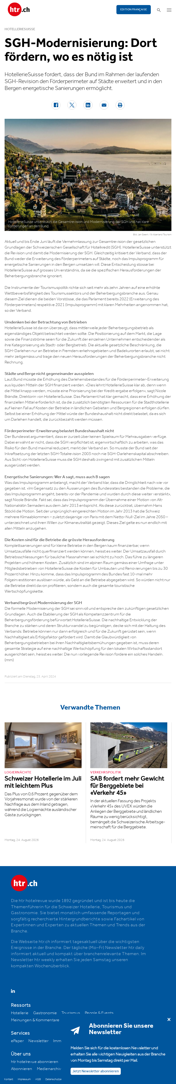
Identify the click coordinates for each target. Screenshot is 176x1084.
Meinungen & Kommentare (35, 1020)
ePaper (17, 1041)
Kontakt (8, 1079)
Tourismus (70, 1013)
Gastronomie (45, 1013)
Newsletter (38, 1041)
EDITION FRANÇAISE (133, 9)
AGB (38, 1079)
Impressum (24, 1079)
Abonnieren (21, 1069)
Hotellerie (20, 1013)
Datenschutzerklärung (57, 1079)
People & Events (99, 1013)
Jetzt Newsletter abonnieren (95, 1071)
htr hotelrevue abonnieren (34, 1062)
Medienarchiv (49, 1069)
